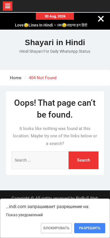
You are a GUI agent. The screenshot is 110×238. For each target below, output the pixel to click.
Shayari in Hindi (55, 42)
